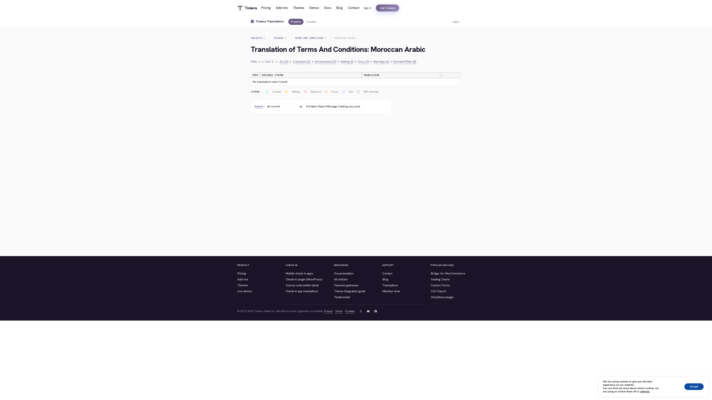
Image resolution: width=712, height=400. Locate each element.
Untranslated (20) (325, 62)
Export (259, 106)
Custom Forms (440, 285)
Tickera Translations (270, 21)
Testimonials (342, 297)
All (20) (284, 62)
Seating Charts (440, 279)
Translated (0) (301, 62)
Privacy (328, 311)
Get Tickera (387, 8)
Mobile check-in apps (299, 273)
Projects (296, 21)
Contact (387, 273)
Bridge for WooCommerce (448, 273)
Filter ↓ (256, 62)
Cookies (350, 311)
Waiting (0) (347, 62)
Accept (694, 386)
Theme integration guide (349, 291)
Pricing (241, 273)
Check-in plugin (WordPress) (304, 279)
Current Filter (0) (404, 62)
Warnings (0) (381, 62)
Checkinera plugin (442, 297)
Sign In (367, 8)
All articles (341, 279)
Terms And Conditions (309, 38)
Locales (311, 21)
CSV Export (438, 291)
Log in (456, 21)
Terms (339, 311)
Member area (391, 291)
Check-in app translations (302, 291)
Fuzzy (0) (363, 62)
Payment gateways (346, 285)
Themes (242, 285)
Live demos (244, 291)
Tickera (278, 38)
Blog (385, 279)
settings (645, 391)
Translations (390, 285)
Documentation (343, 273)
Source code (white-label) (302, 285)
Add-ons (242, 279)
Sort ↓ (269, 62)
